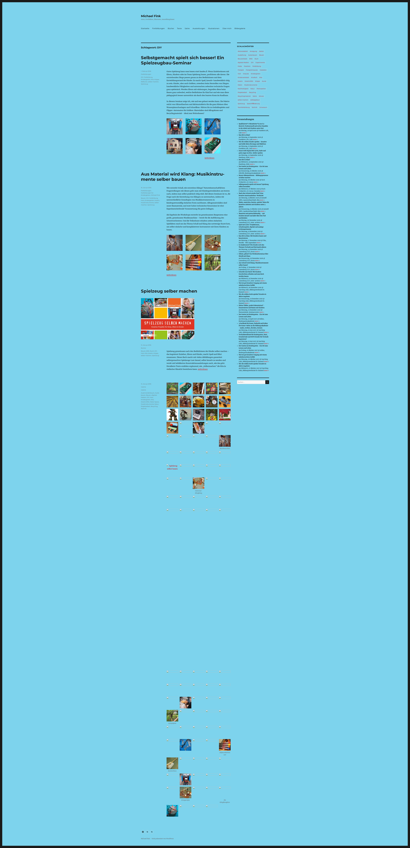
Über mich (226, 28)
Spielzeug (144, 84)
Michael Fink (151, 16)
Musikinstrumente (147, 202)
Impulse (246, 74)
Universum (263, 107)
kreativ (157, 200)
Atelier (261, 51)
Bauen (143, 198)
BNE (147, 351)
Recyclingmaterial (244, 96)
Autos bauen (252, 55)
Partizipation (261, 88)
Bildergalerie (239, 28)
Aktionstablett (243, 51)
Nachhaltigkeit (243, 88)
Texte (179, 28)
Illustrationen (213, 28)
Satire (187, 28)
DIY (142, 77)
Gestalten (263, 70)
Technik (143, 408)
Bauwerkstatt (242, 59)
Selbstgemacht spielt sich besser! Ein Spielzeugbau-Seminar (182, 60)
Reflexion (144, 82)
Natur (156, 404)
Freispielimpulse (252, 70)
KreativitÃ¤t (145, 402)
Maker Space (154, 402)
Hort (142, 200)
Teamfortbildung (244, 107)
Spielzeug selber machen (169, 291)
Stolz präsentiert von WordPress (163, 839)
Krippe (156, 79)
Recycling (154, 406)
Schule (261, 96)
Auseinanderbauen (147, 393)
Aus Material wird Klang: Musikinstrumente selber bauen (182, 176)
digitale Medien (243, 62)
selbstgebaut (255, 100)
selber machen (153, 82)
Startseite (145, 28)
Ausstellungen (199, 28)
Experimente (260, 62)
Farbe (240, 66)
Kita (152, 79)
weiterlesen (209, 158)
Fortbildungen (158, 28)
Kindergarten (145, 79)
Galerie (143, 387)
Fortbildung (148, 77)
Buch (152, 351)
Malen (240, 85)
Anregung (253, 51)
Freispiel (241, 70)
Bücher (171, 28)
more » (244, 133)
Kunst (264, 81)
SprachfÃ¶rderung (253, 103)
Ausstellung (242, 55)
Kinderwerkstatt (243, 77)
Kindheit (254, 77)
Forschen (247, 66)
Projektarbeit (145, 406)
